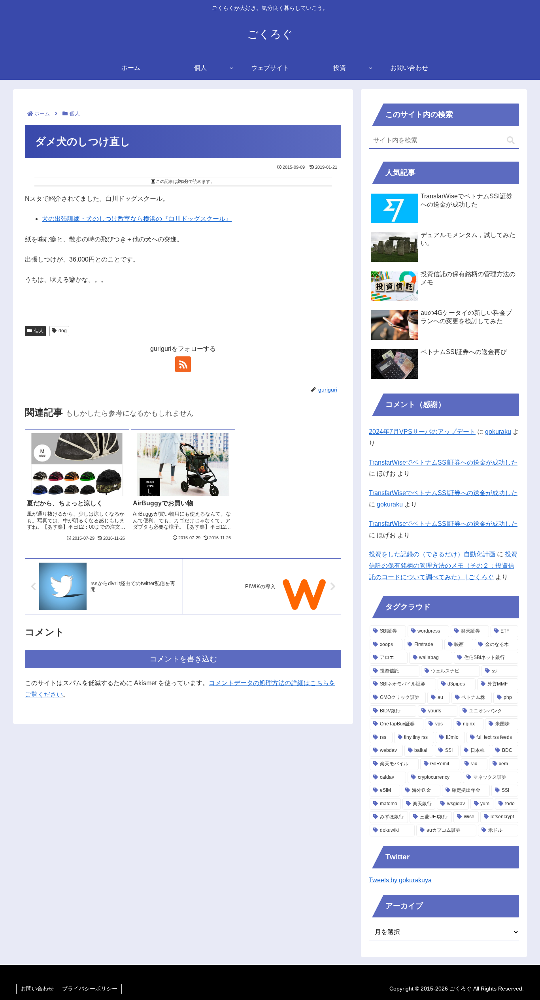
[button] (511, 140)
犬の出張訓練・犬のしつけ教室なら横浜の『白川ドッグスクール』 (137, 218)
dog (63, 330)
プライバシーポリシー (89, 988)
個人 (38, 330)
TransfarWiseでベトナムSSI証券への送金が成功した (443, 462)
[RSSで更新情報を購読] (183, 364)
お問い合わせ (37, 988)
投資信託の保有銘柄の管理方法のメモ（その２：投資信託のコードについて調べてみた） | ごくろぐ (443, 565)
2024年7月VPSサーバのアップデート (422, 431)
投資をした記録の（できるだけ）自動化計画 (432, 554)
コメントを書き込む (183, 659)
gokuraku (498, 431)
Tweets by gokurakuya (400, 880)
